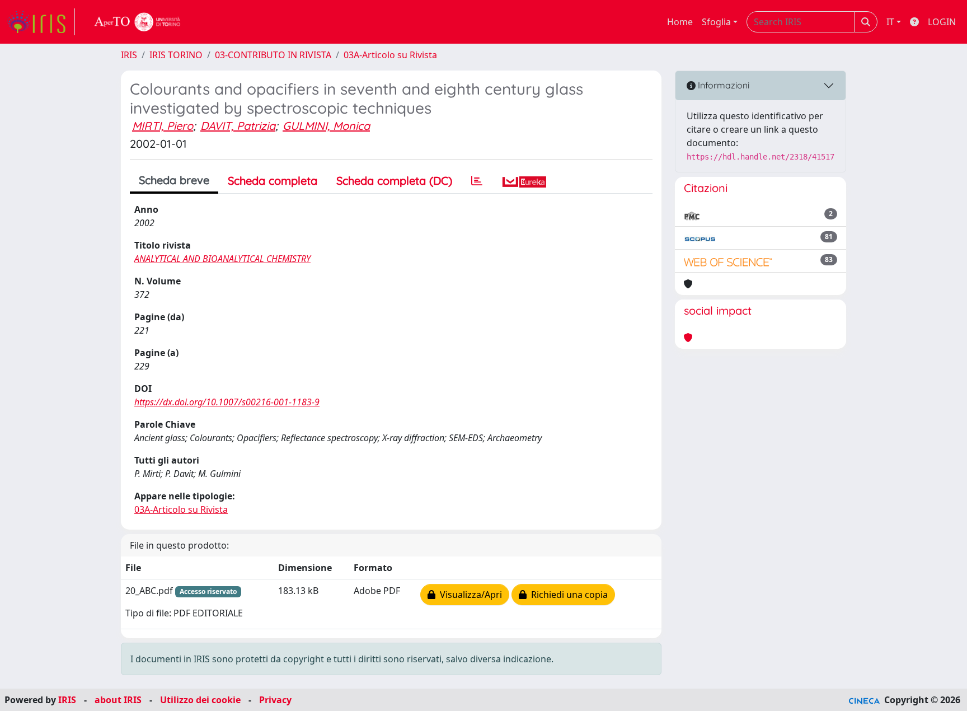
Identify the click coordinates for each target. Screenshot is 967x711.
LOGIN (942, 22)
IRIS (129, 55)
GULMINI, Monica (326, 126)
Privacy (275, 700)
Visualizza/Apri (468, 594)
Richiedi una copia (567, 594)
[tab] (477, 181)
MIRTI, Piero (162, 126)
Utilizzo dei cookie (200, 700)
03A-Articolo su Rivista (390, 55)
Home (680, 22)
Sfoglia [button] (716, 22)
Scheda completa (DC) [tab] (394, 181)
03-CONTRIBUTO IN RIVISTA (273, 55)
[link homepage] (41, 21)
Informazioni (722, 85)
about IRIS (118, 700)
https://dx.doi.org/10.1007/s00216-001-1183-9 (227, 402)
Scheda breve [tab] (174, 180)
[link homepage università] (137, 21)
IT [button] (890, 22)
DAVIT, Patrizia (237, 126)
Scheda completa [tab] (272, 181)
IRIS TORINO (176, 55)
